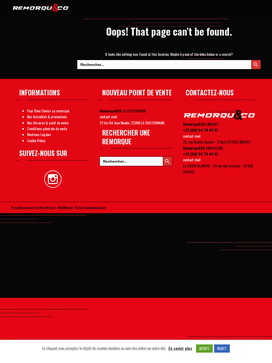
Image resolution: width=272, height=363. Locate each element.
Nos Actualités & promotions (47, 116)
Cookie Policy (36, 140)
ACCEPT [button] (204, 348)
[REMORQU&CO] (40, 7)
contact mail (108, 116)
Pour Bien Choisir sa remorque (48, 110)
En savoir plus (180, 348)
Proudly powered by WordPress (32, 207)
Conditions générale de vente (47, 128)
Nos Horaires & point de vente (48, 122)
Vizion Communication (90, 207)
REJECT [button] (222, 348)
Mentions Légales (39, 134)
